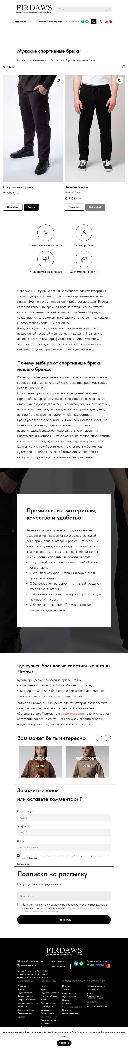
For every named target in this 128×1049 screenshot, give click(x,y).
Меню (23, 21)
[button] (101, 22)
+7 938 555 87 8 (71, 21)
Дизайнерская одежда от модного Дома (33, 12)
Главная (21, 60)
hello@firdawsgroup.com (50, 21)
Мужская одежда (38, 60)
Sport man (56, 60)
